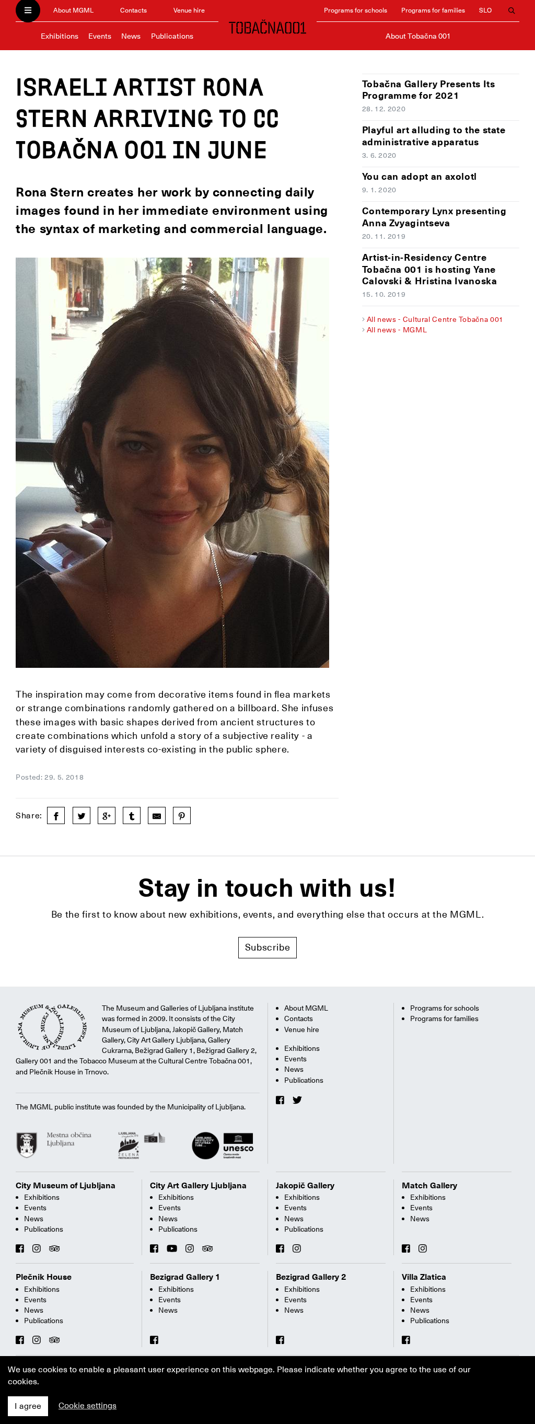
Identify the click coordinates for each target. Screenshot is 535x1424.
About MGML (73, 10)
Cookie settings (88, 1405)
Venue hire (189, 10)
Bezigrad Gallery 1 (185, 1277)
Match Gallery (429, 1185)
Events (99, 36)
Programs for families (433, 10)
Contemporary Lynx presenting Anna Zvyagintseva (434, 217)
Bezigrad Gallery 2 (311, 1277)
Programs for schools (355, 10)
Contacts (133, 10)
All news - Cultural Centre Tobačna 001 (435, 319)
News (131, 36)
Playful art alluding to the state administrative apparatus (434, 136)
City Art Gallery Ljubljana (198, 1185)
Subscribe (267, 947)
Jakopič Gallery (305, 1185)
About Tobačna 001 (418, 36)
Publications (172, 36)
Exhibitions (59, 36)
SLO (485, 10)
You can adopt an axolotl (419, 176)
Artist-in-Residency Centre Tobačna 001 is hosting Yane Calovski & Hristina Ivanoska (429, 269)
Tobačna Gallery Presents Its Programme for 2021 (428, 90)
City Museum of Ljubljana (65, 1185)
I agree (28, 1406)
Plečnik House (44, 1277)
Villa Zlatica (424, 1277)
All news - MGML (397, 329)
